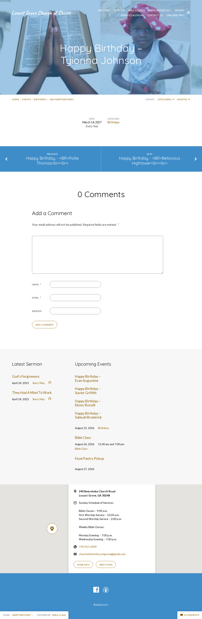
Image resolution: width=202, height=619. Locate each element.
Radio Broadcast (160, 10)
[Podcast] (106, 590)
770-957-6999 (88, 546)
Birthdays (40, 99)
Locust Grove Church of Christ (41, 12)
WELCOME (104, 10)
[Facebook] (96, 590)
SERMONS (119, 10)
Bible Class (83, 437)
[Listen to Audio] (50, 382)
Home (15, 99)
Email (36, 297)
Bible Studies (137, 10)
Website (37, 311)
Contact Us (155, 15)
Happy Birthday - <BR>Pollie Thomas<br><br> (52, 161)
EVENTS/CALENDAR (132, 15)
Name (36, 284)
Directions (105, 564)
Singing (179, 10)
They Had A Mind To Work (32, 393)
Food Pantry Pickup (89, 458)
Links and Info (175, 15)
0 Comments (191, 615)
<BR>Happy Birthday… (62, 99)
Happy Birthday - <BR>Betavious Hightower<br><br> (149, 161)
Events (26, 99)
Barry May (39, 383)
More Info (83, 564)
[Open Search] (188, 12)
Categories (165, 99)
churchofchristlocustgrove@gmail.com (102, 554)
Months (182, 99)
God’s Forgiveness (25, 376)
